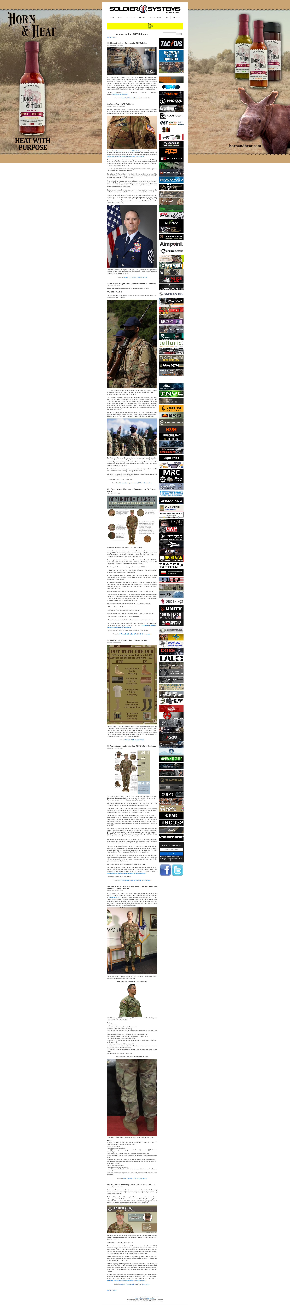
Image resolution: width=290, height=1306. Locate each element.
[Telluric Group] (171, 347)
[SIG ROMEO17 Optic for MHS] (171, 318)
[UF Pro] (171, 225)
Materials (123, 98)
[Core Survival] (171, 654)
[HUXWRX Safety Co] (171, 683)
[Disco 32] (171, 826)
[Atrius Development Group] (171, 554)
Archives (142, 17)
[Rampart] (171, 697)
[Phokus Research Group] (171, 104)
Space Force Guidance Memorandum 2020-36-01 (123, 151)
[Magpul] (171, 718)
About (120, 17)
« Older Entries (111, 37)
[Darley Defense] (171, 461)
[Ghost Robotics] (171, 769)
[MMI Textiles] (171, 833)
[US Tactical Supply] (171, 468)
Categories (131, 17)
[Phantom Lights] (145, 29)
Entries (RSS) (139, 1298)
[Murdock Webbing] (171, 590)
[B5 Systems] (171, 161)
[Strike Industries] (171, 747)
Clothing (125, 277)
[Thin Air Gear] (171, 525)
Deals (112, 17)
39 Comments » (142, 1178)
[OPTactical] (171, 561)
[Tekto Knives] (171, 797)
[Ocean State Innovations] (171, 690)
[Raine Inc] (171, 640)
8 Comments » (146, 634)
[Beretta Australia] (171, 125)
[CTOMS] (171, 625)
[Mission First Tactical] (171, 411)
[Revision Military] (171, 261)
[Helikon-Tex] (171, 204)
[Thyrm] (171, 132)
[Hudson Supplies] (171, 446)
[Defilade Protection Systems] (171, 325)
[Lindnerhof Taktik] (171, 240)
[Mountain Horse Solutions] (171, 754)
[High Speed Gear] (171, 439)
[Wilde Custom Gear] (171, 818)
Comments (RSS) (149, 1298)
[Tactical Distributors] (171, 49)
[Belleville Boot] (171, 72)
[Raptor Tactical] (171, 740)
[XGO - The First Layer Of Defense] (171, 618)
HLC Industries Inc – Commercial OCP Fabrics (127, 43)
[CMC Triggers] (171, 647)
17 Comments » (142, 277)
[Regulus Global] (171, 597)
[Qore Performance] (171, 147)
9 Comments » (146, 880)
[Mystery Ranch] (171, 83)
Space (134, 277)
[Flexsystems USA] (171, 496)
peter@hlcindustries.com (120, 94)
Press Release (135, 98)
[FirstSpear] (171, 547)
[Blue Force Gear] (171, 61)
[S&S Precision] (171, 482)
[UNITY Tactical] (171, 611)
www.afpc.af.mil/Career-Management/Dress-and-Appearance (126, 873)
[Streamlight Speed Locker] (171, 454)
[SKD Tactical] (171, 418)
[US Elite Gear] (171, 489)
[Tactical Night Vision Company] (171, 397)
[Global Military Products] (171, 532)
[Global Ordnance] (171, 140)
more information (165, 860)
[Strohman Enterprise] (171, 247)
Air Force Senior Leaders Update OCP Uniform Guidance (131, 746)
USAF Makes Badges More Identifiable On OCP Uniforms (131, 284)
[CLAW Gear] (171, 783)
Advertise (176, 17)
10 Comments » (147, 483)
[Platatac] (171, 733)
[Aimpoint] (171, 290)
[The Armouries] (171, 804)
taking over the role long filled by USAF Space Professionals (125, 156)
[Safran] (171, 297)
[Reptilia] (171, 633)
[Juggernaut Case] (171, 197)
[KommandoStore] (171, 762)
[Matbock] (171, 675)
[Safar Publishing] (171, 511)
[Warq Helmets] (171, 339)
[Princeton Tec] (171, 97)
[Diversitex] (171, 382)
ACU (124, 1178)
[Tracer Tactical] (171, 568)
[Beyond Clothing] (171, 668)
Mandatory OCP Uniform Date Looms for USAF (127, 640)
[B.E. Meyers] (171, 211)
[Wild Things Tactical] (171, 604)
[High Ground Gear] (171, 282)
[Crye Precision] (171, 425)
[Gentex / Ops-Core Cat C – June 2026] (171, 389)
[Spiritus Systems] (171, 254)
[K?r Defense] (171, 432)
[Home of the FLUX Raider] (171, 311)
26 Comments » (145, 1284)
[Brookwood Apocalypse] (171, 182)
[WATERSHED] (171, 275)
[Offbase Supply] (171, 268)
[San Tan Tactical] (171, 711)
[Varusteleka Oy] (171, 175)
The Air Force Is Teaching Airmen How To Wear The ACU (131, 1185)
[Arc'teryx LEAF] (171, 726)
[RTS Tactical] (171, 154)
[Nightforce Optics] (171, 790)
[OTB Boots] (171, 404)
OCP (128, 98)
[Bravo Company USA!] (171, 361)
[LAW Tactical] (171, 190)
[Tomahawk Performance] (171, 332)
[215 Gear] (171, 354)
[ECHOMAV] (171, 503)
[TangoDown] (171, 111)
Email (166, 17)
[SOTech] (171, 232)
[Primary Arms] (171, 218)
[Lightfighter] (171, 368)
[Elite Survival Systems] (171, 168)
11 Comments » (140, 740)
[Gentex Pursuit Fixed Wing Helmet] (171, 304)
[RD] (171, 118)
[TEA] (171, 375)
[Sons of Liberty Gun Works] (171, 583)
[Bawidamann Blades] (171, 776)
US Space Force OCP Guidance (120, 104)
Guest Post (133, 483)
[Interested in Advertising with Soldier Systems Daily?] (171, 840)
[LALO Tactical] (171, 661)
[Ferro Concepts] (171, 90)
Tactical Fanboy (155, 17)
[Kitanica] (171, 540)
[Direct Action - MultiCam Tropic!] (171, 575)
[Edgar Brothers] (171, 811)
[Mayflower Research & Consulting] (171, 475)
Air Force (121, 483)
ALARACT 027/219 (114, 897)
